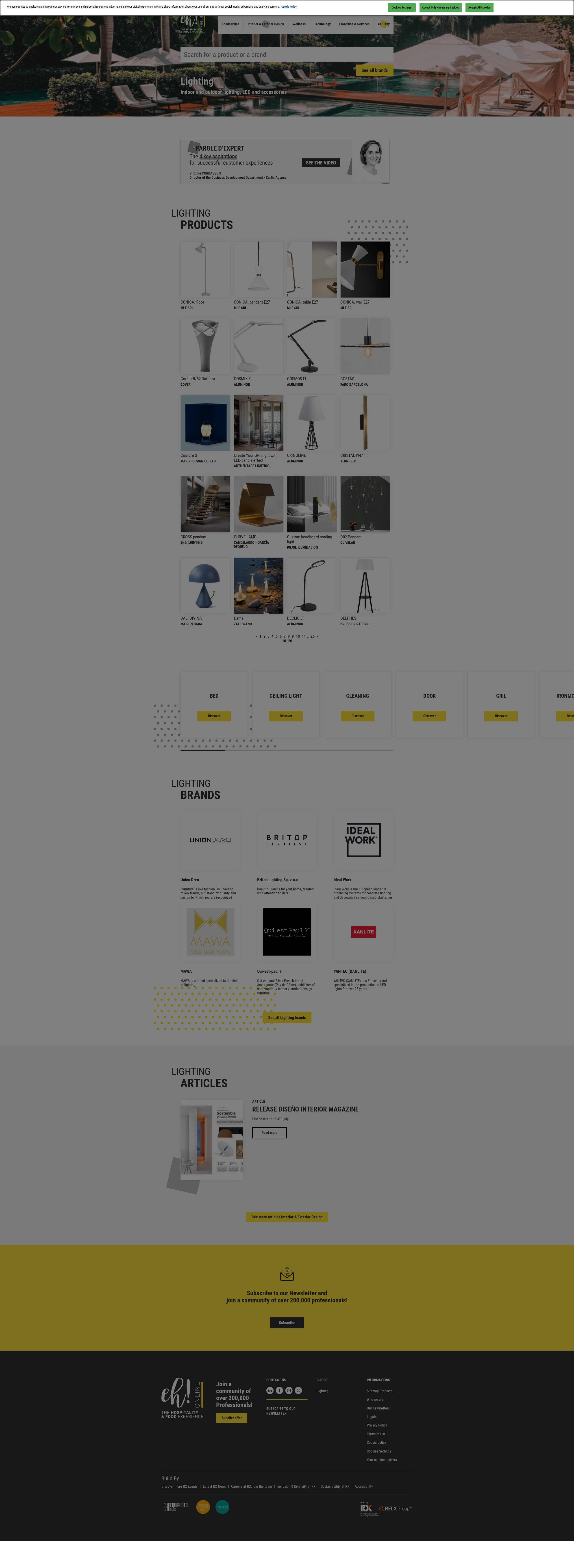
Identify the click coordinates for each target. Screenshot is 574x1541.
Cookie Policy (289, 6)
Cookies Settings (401, 7)
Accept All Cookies (479, 7)
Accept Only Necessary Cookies (440, 7)
